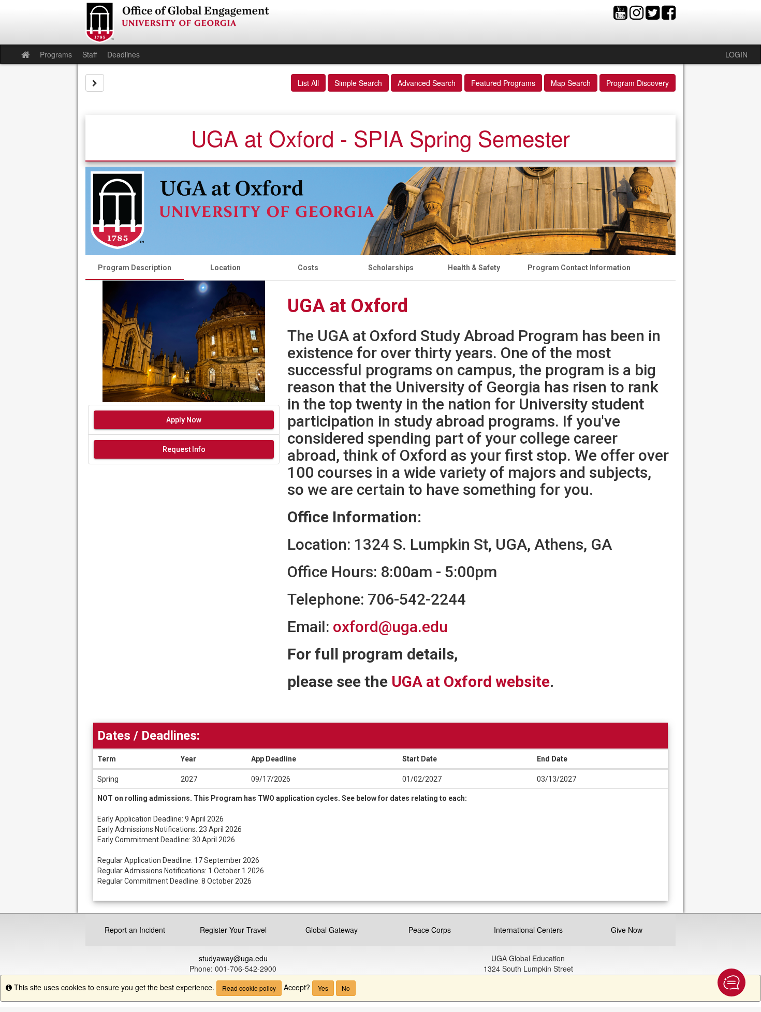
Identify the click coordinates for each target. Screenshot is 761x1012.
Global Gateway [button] (331, 930)
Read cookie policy (249, 988)
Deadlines (123, 54)
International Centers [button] (528, 930)
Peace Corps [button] (429, 930)
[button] (731, 982)
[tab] (134, 267)
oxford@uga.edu (390, 627)
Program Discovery (637, 83)
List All (308, 83)
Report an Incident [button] (135, 930)
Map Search (571, 83)
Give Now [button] (626, 930)
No (346, 988)
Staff (89, 54)
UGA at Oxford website (470, 681)
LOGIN (736, 54)
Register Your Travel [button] (233, 930)
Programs (56, 54)
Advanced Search (427, 83)
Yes (323, 988)
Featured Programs (503, 83)
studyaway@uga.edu (233, 958)
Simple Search (358, 83)
